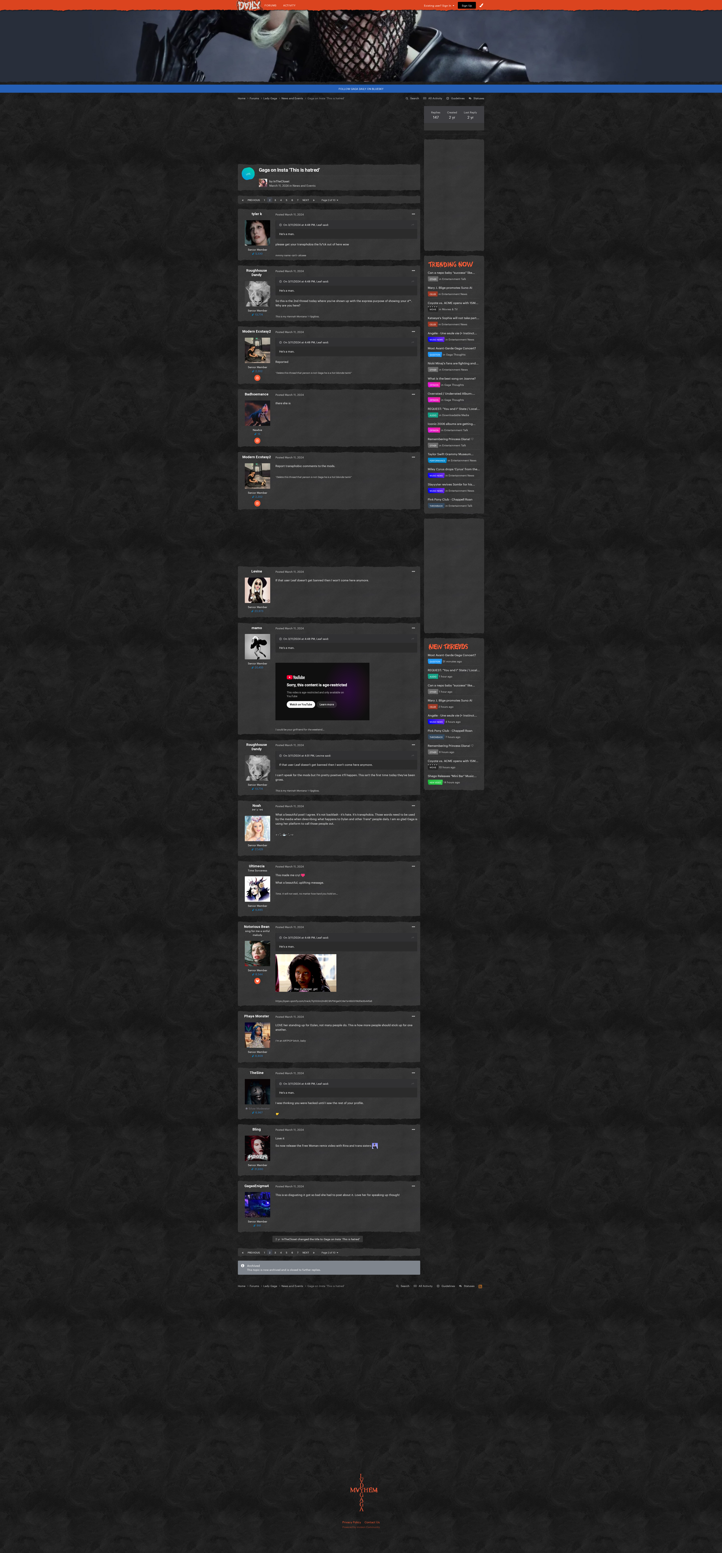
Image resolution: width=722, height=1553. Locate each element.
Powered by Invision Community (361, 1527)
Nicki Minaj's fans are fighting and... (453, 362)
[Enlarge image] (305, 972)
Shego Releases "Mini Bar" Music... (452, 775)
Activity (289, 5)
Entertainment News (454, 294)
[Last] (313, 199)
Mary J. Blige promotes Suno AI (450, 287)
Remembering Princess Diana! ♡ (451, 438)
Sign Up (467, 5)
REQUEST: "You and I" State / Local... (454, 408)
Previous (254, 200)
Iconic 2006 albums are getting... (452, 423)
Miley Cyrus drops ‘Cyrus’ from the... (454, 468)
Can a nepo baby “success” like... (451, 272)
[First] (242, 199)
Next (306, 200)
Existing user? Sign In (438, 5)
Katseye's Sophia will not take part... (453, 317)
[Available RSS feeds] (480, 1285)
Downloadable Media (455, 415)
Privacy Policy (351, 1522)
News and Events (304, 185)
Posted (289, 214)
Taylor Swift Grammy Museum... (451, 453)
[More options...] (413, 214)
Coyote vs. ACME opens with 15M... (453, 302)
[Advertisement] (329, 132)
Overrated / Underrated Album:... (451, 393)
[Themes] (481, 5)
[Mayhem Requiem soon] (361, 46)
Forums (271, 5)
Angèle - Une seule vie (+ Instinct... (452, 332)
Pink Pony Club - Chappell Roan (450, 499)
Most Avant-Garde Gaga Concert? (452, 347)
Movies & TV (450, 309)
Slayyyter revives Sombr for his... (451, 484)
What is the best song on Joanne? (452, 378)
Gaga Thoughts (456, 354)
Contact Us (372, 1522)
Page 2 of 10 (329, 200)
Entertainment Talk (454, 279)
